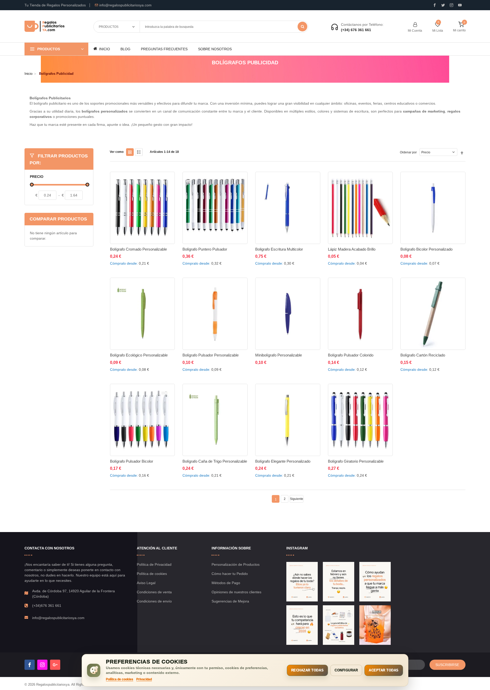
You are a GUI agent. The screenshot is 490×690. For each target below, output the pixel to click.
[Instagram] (451, 5)
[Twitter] (443, 5)
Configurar (346, 670)
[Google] (55, 665)
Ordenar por (408, 152)
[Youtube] (460, 5)
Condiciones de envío (154, 601)
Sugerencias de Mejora (230, 601)
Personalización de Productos (236, 564)
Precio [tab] (36, 177)
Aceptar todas (384, 670)
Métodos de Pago (226, 583)
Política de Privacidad (154, 564)
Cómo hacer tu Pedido (230, 574)
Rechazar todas (307, 670)
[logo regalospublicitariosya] (44, 26)
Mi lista (437, 30)
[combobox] (224, 26)
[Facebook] (29, 665)
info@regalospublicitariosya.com (125, 5)
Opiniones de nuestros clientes (236, 592)
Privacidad (144, 679)
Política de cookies (152, 574)
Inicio (28, 74)
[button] (116, 255)
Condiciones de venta (154, 592)
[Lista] (139, 152)
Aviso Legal (146, 583)
